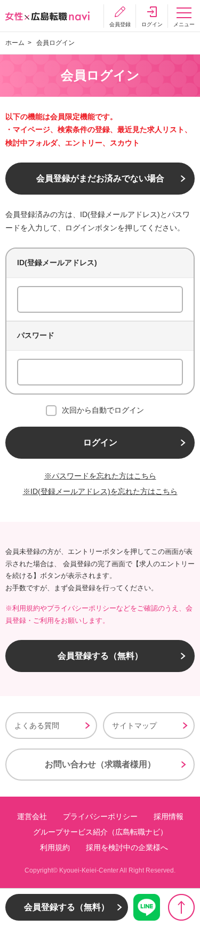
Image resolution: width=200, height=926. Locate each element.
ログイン (152, 24)
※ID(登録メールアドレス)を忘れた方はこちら (100, 491)
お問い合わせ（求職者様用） (100, 764)
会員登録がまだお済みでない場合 (100, 178)
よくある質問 (36, 725)
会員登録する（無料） (100, 655)
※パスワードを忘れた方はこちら (100, 476)
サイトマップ (134, 725)
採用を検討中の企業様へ (127, 847)
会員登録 (120, 24)
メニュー (184, 24)
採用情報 (168, 816)
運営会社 (32, 816)
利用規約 (55, 847)
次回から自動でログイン (103, 410)
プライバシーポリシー (100, 816)
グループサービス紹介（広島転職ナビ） (100, 832)
